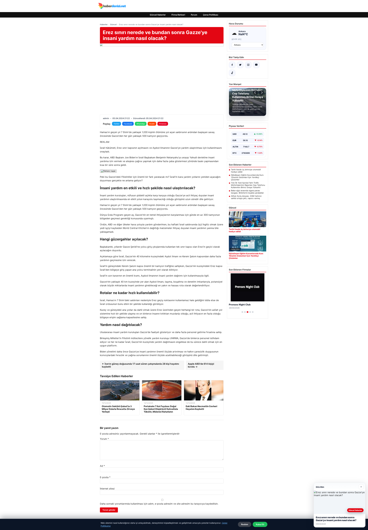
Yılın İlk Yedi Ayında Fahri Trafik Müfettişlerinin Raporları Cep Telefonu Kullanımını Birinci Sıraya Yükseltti (248, 185)
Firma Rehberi (178, 15)
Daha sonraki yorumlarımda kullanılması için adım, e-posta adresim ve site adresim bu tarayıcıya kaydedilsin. (159, 503)
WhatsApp (141, 124)
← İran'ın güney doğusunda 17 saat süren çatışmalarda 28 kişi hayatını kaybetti (140, 365)
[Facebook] (232, 65)
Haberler (104, 24)
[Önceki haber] (255, 92)
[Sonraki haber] (261, 92)
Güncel (113, 24)
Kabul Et (260, 524)
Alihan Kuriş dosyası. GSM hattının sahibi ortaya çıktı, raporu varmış (246, 197)
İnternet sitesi (107, 488)
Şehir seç (237, 39)
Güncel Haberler (158, 15)
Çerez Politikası (210, 15)
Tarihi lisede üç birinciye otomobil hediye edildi (246, 170)
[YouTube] (256, 65)
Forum (194, 15)
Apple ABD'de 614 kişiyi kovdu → (201, 365)
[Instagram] (248, 65)
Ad (102, 465)
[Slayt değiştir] (242, 312)
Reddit (152, 124)
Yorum (104, 438)
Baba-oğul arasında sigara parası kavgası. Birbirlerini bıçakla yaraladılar (247, 191)
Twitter (116, 124)
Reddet (244, 524)
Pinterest (162, 124)
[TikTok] (232, 73)
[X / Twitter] (240, 65)
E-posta (105, 477)
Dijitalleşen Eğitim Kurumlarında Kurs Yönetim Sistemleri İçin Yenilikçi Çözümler (247, 177)
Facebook (128, 124)
